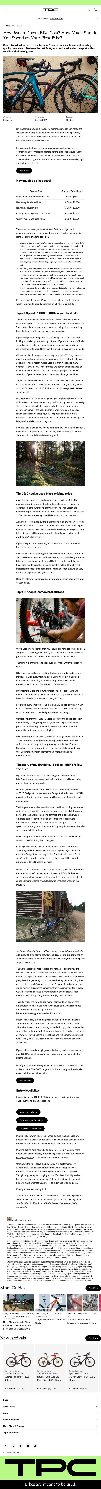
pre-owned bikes (31, 398)
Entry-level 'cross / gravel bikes (32, 1120)
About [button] (6, 1413)
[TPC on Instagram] (5, 1445)
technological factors (41, 152)
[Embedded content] (50, 1248)
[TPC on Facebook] (20, 1445)
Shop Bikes (24, 170)
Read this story (23, 579)
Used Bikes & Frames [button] (13, 1426)
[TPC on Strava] (13, 1445)
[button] (97, 18)
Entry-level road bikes (28, 1112)
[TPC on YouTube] (28, 1445)
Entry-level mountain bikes (30, 1128)
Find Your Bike (56, 18)
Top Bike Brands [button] (11, 1432)
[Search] (89, 10)
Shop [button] (5, 1400)
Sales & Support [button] (11, 1419)
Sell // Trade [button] (9, 1406)
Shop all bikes (25, 1080)
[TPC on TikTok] (35, 1445)
